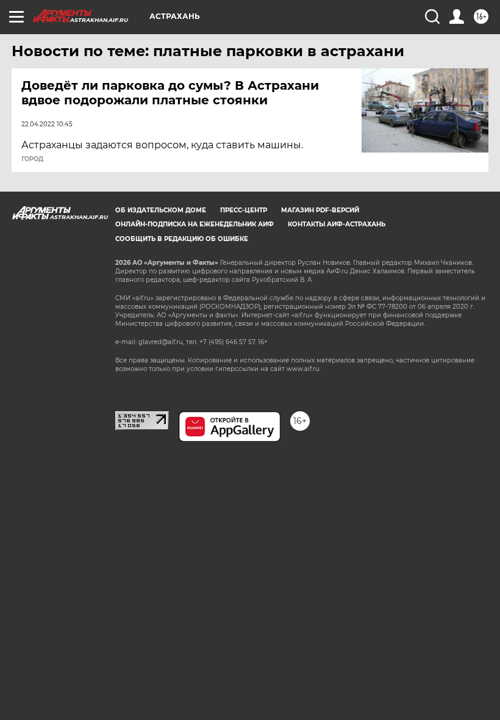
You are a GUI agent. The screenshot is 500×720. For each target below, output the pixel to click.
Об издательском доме (160, 210)
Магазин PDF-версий (320, 210)
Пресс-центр (243, 210)
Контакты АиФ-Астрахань (336, 224)
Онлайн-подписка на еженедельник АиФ (194, 224)
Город (32, 159)
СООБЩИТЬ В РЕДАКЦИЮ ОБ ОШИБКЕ (181, 239)
